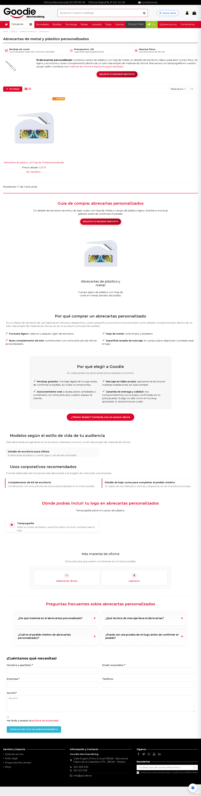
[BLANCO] (34, 176)
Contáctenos (149, 2)
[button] (22, 24)
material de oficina (80, 66)
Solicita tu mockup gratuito (100, 221)
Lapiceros (134, 581)
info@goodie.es (82, 775)
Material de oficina (66, 581)
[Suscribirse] (194, 767)
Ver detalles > (34, 171)
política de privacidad (45, 720)
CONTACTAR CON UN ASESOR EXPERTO (34, 729)
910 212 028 (80, 770)
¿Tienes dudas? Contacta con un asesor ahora (100, 417)
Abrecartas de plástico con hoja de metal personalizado (34, 162)
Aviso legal (11, 758)
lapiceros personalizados (108, 66)
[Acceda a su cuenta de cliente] (187, 13)
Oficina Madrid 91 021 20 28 (107, 2)
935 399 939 (80, 766)
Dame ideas (169, 13)
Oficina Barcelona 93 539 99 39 (64, 2)
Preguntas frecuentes (18, 762)
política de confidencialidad (186, 772)
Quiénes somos (14, 754)
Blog (8, 766)
